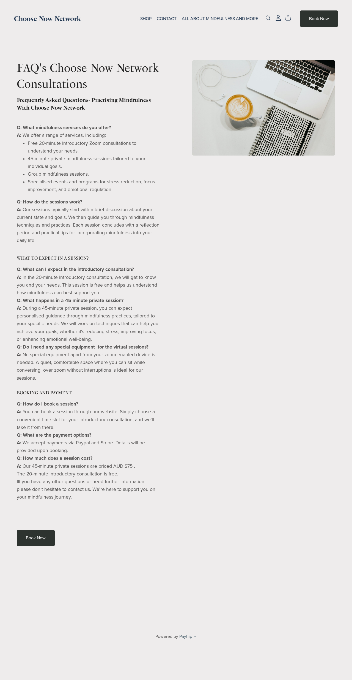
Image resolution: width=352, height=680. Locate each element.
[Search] (268, 18)
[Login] (278, 17)
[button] (195, 637)
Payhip (185, 636)
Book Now (319, 18)
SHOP (146, 18)
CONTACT (167, 18)
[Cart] (290, 18)
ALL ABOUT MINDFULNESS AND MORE (220, 18)
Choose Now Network (47, 19)
